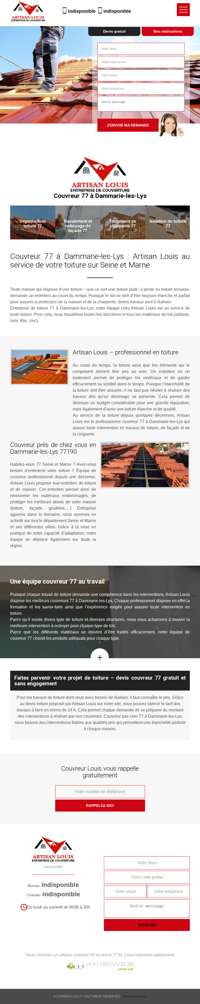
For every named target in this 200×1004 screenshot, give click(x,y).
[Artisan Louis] (28, 9)
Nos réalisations (167, 31)
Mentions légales (135, 996)
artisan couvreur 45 (77, 955)
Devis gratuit (114, 31)
